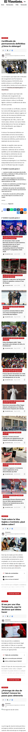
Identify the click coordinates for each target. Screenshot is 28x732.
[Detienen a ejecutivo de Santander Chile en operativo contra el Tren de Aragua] (14, 266)
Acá (16, 566)
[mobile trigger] (2, 1)
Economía (10, 369)
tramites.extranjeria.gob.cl (15, 87)
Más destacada (11, 236)
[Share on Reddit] (21, 209)
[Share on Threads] (21, 212)
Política (6, 277)
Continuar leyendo (14, 593)
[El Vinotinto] (13, 1)
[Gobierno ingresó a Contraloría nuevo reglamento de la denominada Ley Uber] (14, 454)
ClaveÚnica (4, 90)
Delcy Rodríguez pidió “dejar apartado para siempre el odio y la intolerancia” (14, 344)
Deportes (6, 495)
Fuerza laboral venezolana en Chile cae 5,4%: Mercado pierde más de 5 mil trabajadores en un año (14, 375)
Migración (10, 203)
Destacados (11, 401)
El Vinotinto (8, 54)
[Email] (25, 212)
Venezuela (13, 238)
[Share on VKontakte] (25, 209)
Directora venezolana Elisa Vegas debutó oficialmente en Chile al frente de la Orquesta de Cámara (13, 407)
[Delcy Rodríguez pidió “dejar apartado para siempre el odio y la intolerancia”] (14, 329)
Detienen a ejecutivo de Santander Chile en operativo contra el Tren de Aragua (14, 281)
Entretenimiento (19, 401)
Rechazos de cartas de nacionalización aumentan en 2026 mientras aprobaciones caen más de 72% (13, 189)
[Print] (12, 50)
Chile (5, 236)
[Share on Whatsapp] (11, 209)
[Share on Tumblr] (18, 209)
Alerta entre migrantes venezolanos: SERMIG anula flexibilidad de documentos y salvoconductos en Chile (13, 179)
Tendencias (6, 238)
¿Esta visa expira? (9, 576)
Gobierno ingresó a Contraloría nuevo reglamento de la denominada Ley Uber (13, 469)
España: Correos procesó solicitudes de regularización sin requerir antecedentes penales (13, 438)
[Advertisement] (14, 21)
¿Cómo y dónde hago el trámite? (13, 661)
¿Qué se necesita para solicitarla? (13, 658)
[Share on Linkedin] (14, 209)
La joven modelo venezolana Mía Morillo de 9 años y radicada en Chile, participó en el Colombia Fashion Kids (14, 173)
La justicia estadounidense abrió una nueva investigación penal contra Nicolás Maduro (13, 312)
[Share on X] (7, 50)
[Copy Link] (10, 50)
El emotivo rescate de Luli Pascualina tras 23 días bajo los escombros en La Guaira (12, 195)
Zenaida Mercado (9, 254)
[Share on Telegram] (18, 212)
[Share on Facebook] (5, 50)
